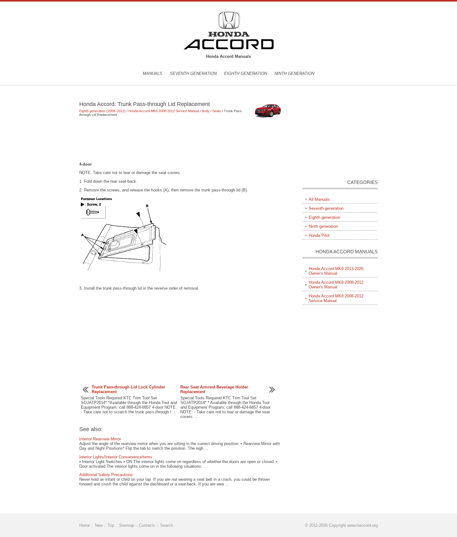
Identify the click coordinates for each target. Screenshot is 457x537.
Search (166, 525)
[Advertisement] (181, 139)
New (99, 525)
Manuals (152, 73)
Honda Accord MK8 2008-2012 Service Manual (163, 111)
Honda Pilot (319, 235)
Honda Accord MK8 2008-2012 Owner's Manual (336, 284)
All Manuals (319, 199)
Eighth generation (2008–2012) (102, 111)
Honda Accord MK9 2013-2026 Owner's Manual (336, 271)
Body (206, 111)
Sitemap (126, 525)
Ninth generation (294, 73)
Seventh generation (193, 73)
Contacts (147, 525)
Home (84, 525)
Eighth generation (245, 73)
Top (111, 525)
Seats (216, 111)
